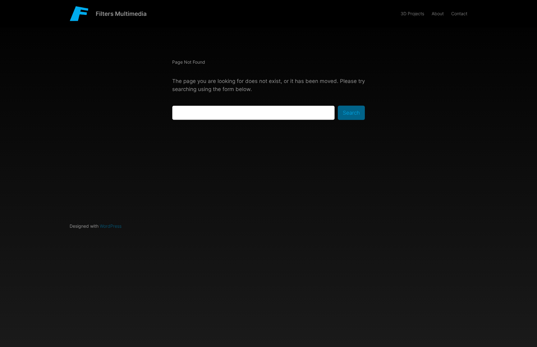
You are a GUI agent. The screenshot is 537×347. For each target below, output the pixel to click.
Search (351, 113)
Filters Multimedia (121, 13)
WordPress (111, 226)
